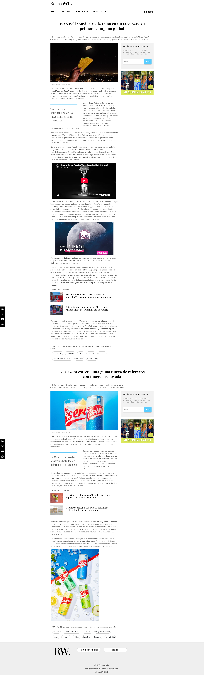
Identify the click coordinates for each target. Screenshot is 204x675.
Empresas (97, 637)
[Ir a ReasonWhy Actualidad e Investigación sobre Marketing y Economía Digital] (61, 3)
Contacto (115, 650)
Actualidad (65, 12)
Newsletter (99, 12)
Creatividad (70, 353)
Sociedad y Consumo (71, 632)
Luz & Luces (82, 12)
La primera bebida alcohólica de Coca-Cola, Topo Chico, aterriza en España (88, 496)
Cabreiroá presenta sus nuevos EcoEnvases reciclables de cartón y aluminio (87, 509)
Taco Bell (90, 353)
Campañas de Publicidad (62, 358)
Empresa (56, 632)
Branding (86, 637)
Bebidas (76, 637)
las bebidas (83, 439)
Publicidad (79, 358)
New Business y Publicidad (88, 650)
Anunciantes (57, 353)
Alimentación (92, 358)
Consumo (102, 353)
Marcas (80, 353)
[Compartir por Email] (2, 319)
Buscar (150, 12)
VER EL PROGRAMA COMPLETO (137, 92)
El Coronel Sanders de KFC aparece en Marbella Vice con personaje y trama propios (88, 295)
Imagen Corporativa (102, 632)
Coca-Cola (87, 632)
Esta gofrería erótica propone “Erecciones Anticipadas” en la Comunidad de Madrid (87, 308)
